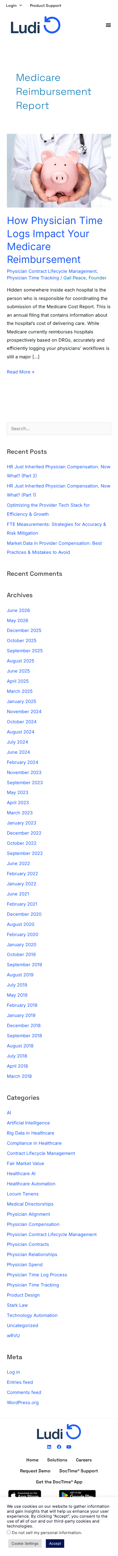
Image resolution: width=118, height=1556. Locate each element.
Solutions (57, 1460)
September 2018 (24, 1035)
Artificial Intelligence (28, 1123)
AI (9, 1112)
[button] (108, 25)
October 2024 (22, 721)
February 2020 (22, 934)
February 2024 (22, 762)
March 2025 (20, 691)
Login (11, 5)
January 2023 (21, 823)
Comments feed (24, 1392)
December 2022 (24, 833)
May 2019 (17, 995)
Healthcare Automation (31, 1183)
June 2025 (18, 671)
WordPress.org (23, 1402)
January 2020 (21, 944)
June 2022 (18, 863)
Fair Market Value (25, 1163)
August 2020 (20, 924)
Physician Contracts (28, 1244)
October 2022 (21, 843)
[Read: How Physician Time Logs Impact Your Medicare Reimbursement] (59, 170)
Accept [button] (55, 1543)
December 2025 (24, 630)
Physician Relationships (32, 1254)
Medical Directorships (30, 1204)
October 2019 (21, 954)
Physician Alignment (28, 1214)
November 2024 (24, 711)
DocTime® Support (78, 1471)
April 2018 (17, 1066)
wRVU (13, 1335)
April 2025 (18, 681)
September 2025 (25, 650)
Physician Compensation (33, 1224)
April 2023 (18, 802)
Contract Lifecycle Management (41, 1153)
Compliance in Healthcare (34, 1143)
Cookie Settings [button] (25, 1543)
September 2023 (25, 782)
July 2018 (17, 1056)
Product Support (45, 5)
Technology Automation (32, 1315)
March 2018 (19, 1076)
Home (32, 1460)
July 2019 (17, 985)
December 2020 (24, 914)
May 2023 (17, 792)
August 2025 (20, 661)
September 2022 (25, 853)
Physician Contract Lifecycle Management (52, 271)
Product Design (23, 1295)
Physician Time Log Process (37, 1274)
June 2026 (18, 610)
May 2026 (17, 620)
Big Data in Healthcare (30, 1133)
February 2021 (22, 904)
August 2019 (20, 974)
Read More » (21, 371)
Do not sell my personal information (46, 1532)
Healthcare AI (21, 1173)
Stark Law (17, 1305)
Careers (84, 1460)
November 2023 (24, 772)
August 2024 (21, 732)
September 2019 (24, 964)
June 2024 (18, 752)
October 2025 (21, 640)
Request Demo (35, 1471)
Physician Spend (25, 1264)
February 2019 (22, 1005)
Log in (13, 1372)
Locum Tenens (23, 1194)
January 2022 (21, 883)
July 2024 (17, 742)
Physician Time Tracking (33, 277)
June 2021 (18, 894)
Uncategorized (22, 1325)
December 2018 (24, 1025)
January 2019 (21, 1015)
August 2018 (20, 1045)
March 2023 (20, 812)
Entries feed (20, 1382)
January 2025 (21, 701)
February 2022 (22, 873)
